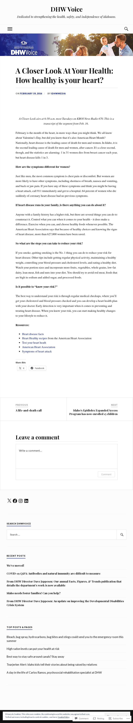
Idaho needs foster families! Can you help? (33, 593)
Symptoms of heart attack (37, 351)
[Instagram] (20, 500)
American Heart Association (38, 347)
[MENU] (10, 29)
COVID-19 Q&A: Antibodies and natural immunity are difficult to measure (53, 573)
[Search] (123, 29)
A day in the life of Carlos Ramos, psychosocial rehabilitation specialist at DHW (54, 672)
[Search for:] (66, 534)
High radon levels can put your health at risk (33, 648)
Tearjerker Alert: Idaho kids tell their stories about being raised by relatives (52, 664)
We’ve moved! (15, 565)
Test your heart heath (34, 342)
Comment (106, 474)
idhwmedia (58, 93)
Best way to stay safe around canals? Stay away (35, 656)
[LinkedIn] (26, 500)
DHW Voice (67, 9)
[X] (9, 500)
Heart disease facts (33, 334)
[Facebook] (15, 500)
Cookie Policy (63, 717)
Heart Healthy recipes (34, 338)
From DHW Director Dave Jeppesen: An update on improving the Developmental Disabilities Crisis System (65, 603)
